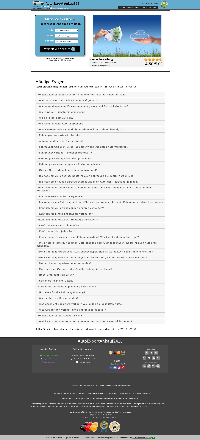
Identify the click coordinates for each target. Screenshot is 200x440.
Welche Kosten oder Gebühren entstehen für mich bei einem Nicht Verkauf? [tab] (86, 321)
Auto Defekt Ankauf (125, 393)
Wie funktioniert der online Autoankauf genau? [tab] (68, 100)
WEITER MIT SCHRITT (59, 49)
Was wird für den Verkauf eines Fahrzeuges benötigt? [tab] (72, 309)
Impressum (110, 417)
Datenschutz (86, 417)
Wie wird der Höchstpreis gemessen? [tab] (62, 112)
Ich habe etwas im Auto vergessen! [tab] (61, 196)
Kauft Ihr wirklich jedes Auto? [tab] (57, 231)
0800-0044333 (90, 355)
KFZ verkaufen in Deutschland (61, 393)
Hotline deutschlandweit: (138, 7)
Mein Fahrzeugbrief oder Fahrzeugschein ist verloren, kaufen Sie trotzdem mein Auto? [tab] (93, 257)
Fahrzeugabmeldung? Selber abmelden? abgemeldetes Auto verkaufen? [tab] (83, 147)
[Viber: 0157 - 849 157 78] (43, 362)
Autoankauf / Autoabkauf (142, 393)
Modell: (50, 35)
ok (153, 438)
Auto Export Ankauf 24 (62, 3)
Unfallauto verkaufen (78, 385)
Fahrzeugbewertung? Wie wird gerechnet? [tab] (65, 158)
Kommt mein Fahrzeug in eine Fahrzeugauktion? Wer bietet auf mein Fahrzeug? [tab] (89, 237)
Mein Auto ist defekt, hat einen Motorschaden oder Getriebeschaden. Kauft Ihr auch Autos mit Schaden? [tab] (97, 244)
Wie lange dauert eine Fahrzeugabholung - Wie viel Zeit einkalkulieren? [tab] (83, 106)
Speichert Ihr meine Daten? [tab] (56, 280)
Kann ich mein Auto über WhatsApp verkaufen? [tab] (68, 219)
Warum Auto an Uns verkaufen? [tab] (58, 298)
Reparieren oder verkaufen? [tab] (56, 275)
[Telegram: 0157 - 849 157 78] (41, 359)
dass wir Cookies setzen (142, 437)
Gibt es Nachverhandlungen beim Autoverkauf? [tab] (68, 170)
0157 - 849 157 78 (48, 6)
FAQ (116, 417)
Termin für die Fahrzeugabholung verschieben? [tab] (68, 286)
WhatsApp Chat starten (50, 355)
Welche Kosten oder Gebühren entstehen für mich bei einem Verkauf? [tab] (82, 94)
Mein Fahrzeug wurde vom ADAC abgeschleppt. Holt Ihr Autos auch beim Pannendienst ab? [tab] (96, 251)
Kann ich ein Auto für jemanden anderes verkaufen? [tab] (71, 208)
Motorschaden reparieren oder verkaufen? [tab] (65, 263)
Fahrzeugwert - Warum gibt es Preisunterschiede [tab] (69, 164)
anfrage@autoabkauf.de (60, 8)
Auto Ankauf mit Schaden (108, 393)
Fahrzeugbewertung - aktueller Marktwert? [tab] (65, 152)
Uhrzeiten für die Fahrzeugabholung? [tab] (62, 292)
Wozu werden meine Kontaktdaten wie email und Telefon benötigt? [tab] (80, 129)
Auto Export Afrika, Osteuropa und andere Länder (113, 385)
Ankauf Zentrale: (79, 355)
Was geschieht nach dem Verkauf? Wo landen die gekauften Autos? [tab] (81, 304)
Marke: (51, 30)
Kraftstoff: (49, 40)
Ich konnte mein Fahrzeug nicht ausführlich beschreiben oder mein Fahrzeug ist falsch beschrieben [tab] (101, 202)
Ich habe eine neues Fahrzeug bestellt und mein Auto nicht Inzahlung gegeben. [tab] (88, 181)
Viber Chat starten (50, 362)
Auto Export (91, 385)
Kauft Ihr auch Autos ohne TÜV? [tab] (59, 225)
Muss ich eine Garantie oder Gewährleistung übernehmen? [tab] (75, 269)
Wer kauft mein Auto (79, 393)
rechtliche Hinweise (98, 417)
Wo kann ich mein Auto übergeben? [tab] (61, 123)
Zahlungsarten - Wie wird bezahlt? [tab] (60, 135)
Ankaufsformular (84, 362)
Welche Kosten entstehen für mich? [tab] (61, 315)
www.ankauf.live (93, 393)
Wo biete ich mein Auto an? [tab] (56, 118)
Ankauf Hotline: (77, 359)
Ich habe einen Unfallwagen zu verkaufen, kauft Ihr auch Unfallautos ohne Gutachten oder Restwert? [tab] (94, 189)
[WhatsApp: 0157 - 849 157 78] (41, 6)
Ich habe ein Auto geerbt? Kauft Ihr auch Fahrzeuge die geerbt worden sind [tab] (86, 176)
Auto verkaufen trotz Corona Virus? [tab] (61, 141)
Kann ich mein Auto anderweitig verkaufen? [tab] (66, 214)
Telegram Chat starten (50, 359)
